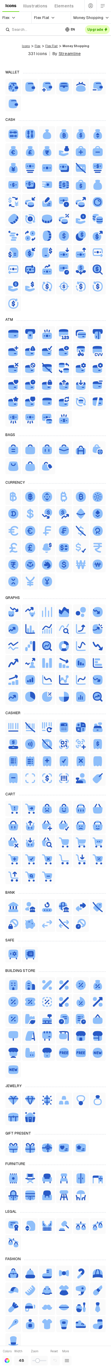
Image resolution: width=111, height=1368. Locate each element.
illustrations (35, 6)
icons (10, 5)
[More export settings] (67, 1360)
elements (64, 6)
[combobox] (33, 29)
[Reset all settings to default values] (55, 1360)
